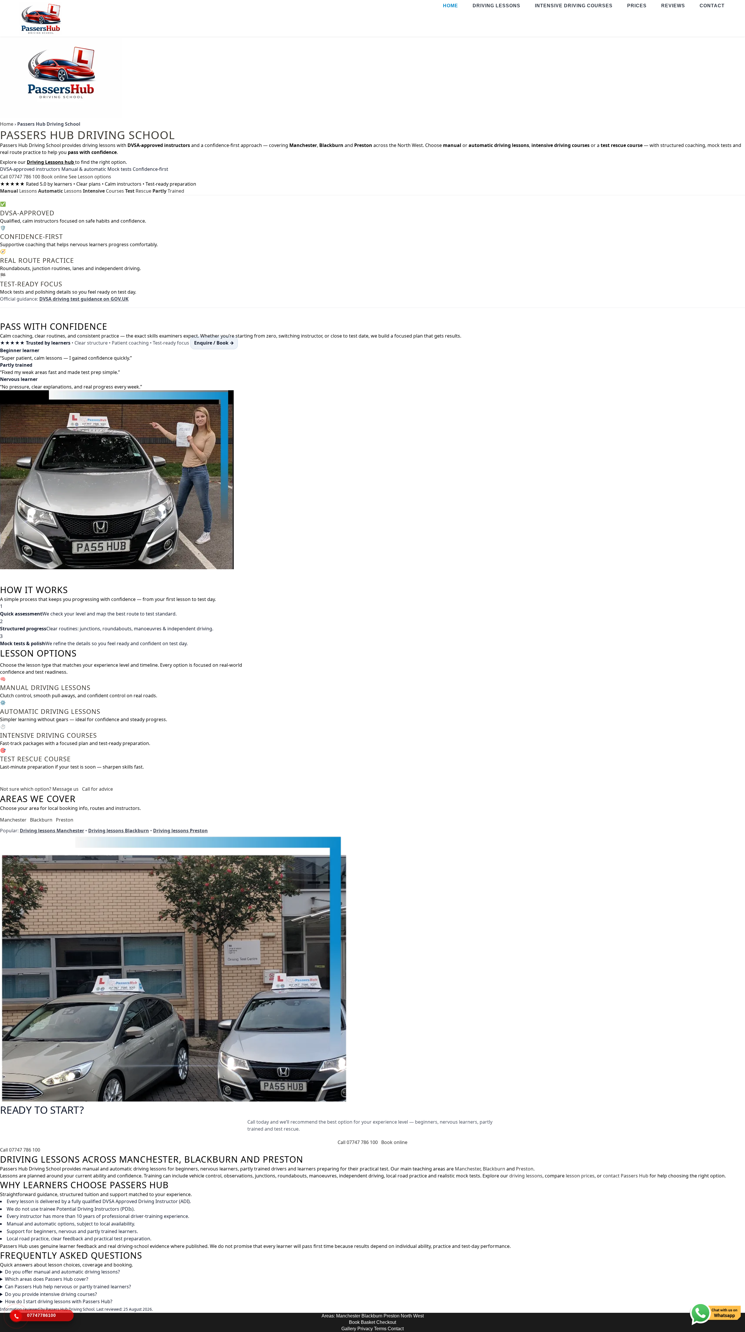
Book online (54, 176)
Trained (168, 191)
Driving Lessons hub (51, 162)
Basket (368, 1322)
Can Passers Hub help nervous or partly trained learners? (68, 1286)
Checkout (386, 1322)
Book (354, 1322)
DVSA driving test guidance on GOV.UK (84, 299)
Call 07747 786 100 (20, 176)
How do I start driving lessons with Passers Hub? (58, 1301)
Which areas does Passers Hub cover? (46, 1279)
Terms (380, 1328)
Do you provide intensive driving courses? (51, 1294)
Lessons (18, 191)
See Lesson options (90, 176)
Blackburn (41, 820)
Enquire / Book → (214, 343)
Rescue (138, 191)
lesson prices (580, 1176)
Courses (103, 191)
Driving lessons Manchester (52, 830)
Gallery (348, 1328)
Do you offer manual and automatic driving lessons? (62, 1272)
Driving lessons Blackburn (118, 830)
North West (412, 1315)
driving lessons (525, 1176)
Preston (64, 820)
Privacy (365, 1328)
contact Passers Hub (625, 1176)
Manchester (13, 820)
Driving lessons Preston (180, 830)
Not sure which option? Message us (39, 789)
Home (6, 124)
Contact (396, 1328)
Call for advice (97, 789)
